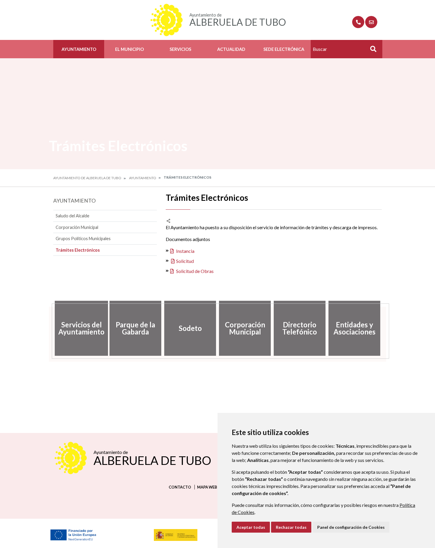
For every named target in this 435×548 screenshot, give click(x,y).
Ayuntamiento (79, 49)
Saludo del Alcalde (72, 215)
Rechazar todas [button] (291, 527)
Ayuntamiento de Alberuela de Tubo (87, 178)
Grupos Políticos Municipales (83, 238)
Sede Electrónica (283, 49)
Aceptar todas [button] (250, 527)
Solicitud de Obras (194, 271)
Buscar (371, 51)
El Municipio (129, 49)
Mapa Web (207, 487)
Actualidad (231, 49)
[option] (80, 328)
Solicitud (185, 261)
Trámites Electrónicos (78, 250)
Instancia (184, 251)
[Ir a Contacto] (371, 22)
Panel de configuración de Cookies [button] (351, 527)
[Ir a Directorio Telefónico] (358, 22)
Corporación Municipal (77, 227)
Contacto (180, 487)
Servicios (180, 49)
